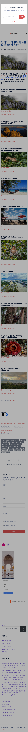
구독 (22, 16)
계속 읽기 (14, 21)
